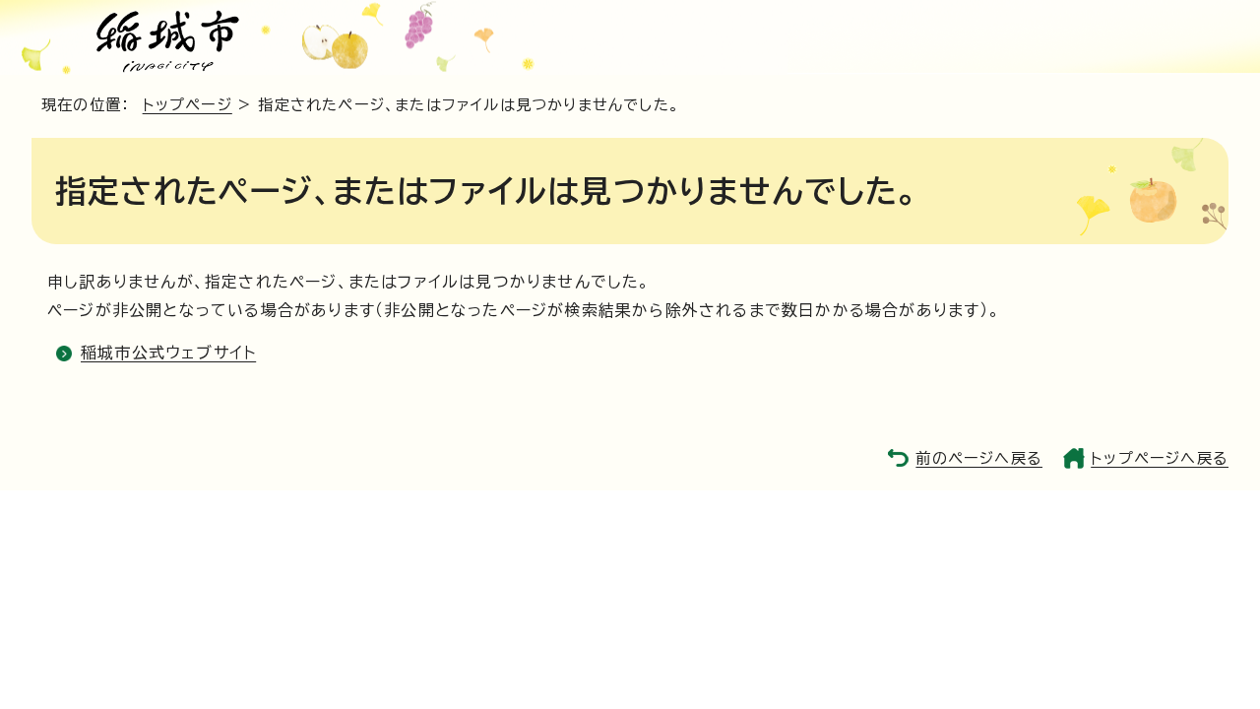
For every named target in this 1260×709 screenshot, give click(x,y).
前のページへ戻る (978, 458)
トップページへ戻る (1159, 458)
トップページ (187, 104)
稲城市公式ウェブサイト (168, 352)
